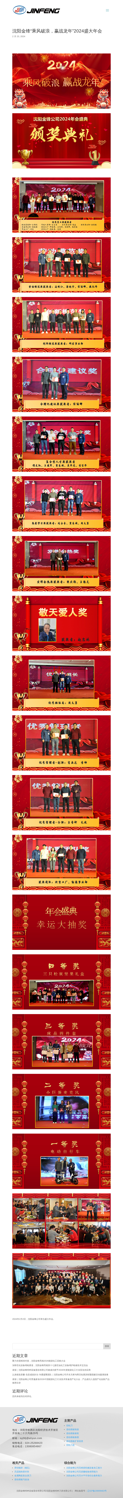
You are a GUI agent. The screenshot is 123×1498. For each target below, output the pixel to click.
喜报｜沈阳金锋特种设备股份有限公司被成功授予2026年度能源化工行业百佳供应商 (51, 1370)
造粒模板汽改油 (21, 1479)
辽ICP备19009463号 (97, 1491)
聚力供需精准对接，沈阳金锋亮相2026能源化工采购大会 (38, 1361)
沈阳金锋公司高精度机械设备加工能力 (84, 1468)
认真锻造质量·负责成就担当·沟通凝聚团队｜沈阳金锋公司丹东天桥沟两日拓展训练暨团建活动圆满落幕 (60, 1374)
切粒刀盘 (70, 1445)
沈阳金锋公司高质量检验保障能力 (82, 1471)
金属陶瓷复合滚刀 (22, 1475)
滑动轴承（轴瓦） (22, 1468)
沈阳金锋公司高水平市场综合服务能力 (84, 1475)
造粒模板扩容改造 (74, 1441)
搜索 (107, 1346)
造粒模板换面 (72, 1437)
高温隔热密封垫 (21, 1471)
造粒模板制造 (72, 1429)
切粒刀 (69, 1425)
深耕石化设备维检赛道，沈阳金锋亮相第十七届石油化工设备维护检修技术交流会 (50, 1365)
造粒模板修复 (72, 1433)
